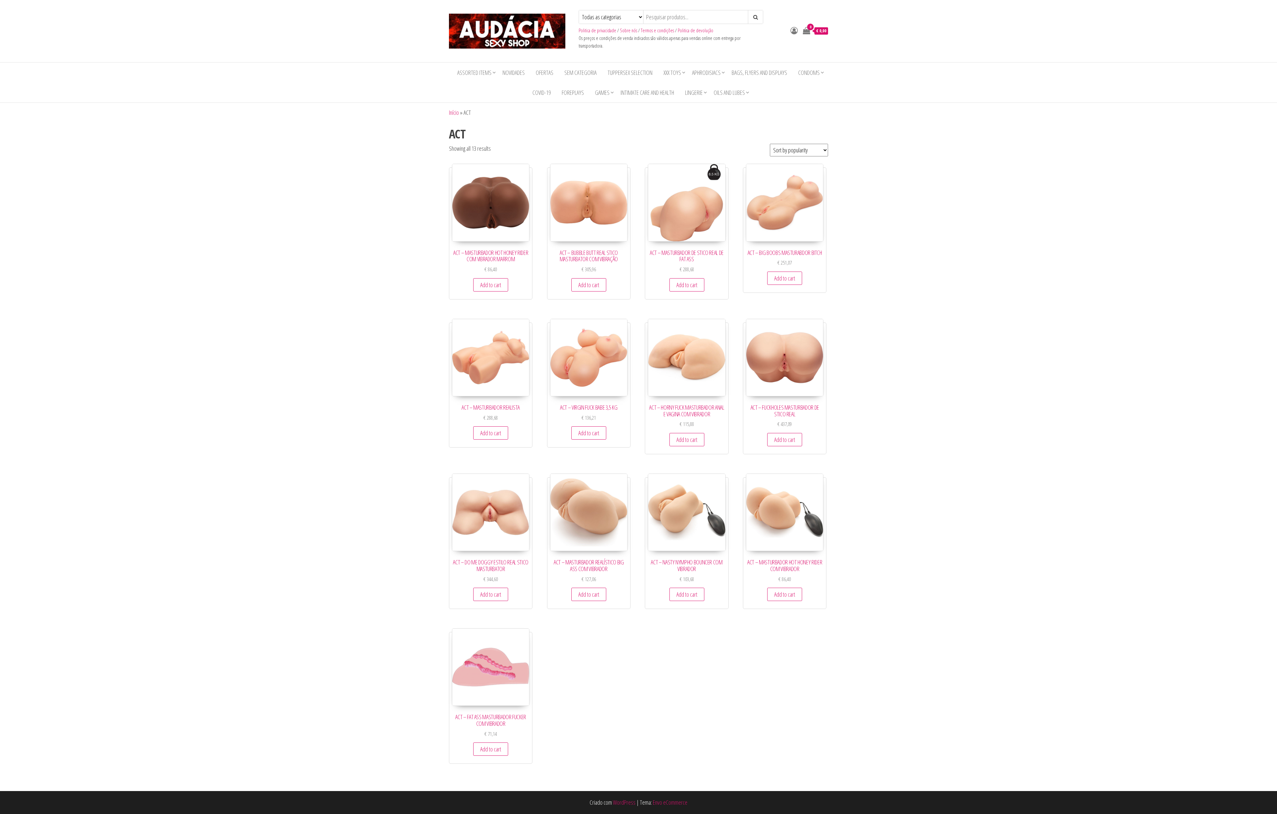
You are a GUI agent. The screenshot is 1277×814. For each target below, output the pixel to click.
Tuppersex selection (630, 73)
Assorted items (474, 73)
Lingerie (694, 93)
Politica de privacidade (597, 30)
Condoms (809, 73)
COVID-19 (541, 93)
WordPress (624, 802)
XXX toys (672, 73)
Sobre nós (628, 30)
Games (602, 93)
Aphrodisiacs (706, 73)
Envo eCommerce (670, 802)
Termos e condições (657, 30)
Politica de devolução (695, 30)
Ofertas (544, 73)
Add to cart (490, 285)
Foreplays (573, 93)
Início (454, 112)
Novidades (513, 73)
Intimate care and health (647, 93)
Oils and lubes (729, 93)
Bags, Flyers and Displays (759, 73)
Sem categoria (580, 73)
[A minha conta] (794, 30)
